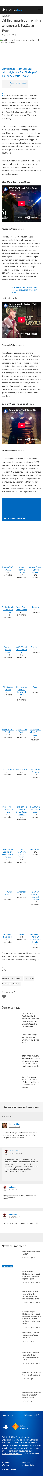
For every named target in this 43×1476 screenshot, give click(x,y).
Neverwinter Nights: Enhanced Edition (21, 691)
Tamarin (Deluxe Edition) (7, 649)
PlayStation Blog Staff (18, 83)
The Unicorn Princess (35, 770)
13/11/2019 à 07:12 (14, 1217)
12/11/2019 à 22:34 (14, 1127)
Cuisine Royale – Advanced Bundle (8, 609)
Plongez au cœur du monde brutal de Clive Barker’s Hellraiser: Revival (31, 1394)
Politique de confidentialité (28, 1463)
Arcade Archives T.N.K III (21, 569)
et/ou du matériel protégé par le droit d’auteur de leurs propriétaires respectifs (21, 1451)
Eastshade (35, 647)
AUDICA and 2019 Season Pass (21, 649)
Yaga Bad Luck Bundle (8, 730)
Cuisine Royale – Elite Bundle (21, 608)
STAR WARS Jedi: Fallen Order (35, 809)
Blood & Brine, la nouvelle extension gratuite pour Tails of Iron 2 (30, 1334)
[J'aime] (32, 1258)
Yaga (35, 687)
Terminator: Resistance (8, 935)
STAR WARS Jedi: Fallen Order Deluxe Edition (7, 853)
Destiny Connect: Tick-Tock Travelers (35, 896)
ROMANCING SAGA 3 (7, 568)
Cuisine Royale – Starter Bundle (35, 569)
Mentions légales (9, 1469)
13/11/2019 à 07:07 (16, 1153)
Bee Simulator (21, 769)
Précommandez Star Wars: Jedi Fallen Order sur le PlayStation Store (24, 290)
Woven (21, 934)
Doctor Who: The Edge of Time (7, 809)
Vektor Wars (35, 849)
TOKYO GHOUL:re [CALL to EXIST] (21, 853)
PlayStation (14, 10)
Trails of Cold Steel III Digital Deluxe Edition (21, 811)
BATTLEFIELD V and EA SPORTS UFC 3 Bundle (35, 938)
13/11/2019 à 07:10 (14, 1189)
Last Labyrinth (8, 769)
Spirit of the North (21, 730)
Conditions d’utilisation (7, 1463)
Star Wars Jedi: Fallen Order (11, 984)
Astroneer (21, 892)
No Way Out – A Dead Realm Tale (35, 732)
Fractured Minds (8, 893)
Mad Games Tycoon (8, 688)
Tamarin (35, 607)
